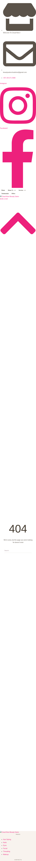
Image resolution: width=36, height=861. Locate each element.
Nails (5, 842)
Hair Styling (7, 839)
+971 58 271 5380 (9, 78)
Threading (6, 851)
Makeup (6, 854)
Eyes (5, 845)
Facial (5, 848)
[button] (15, 190)
